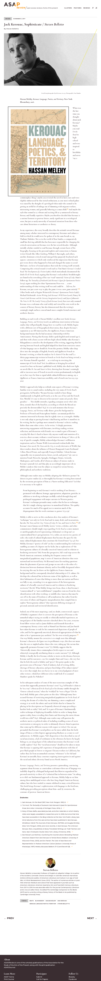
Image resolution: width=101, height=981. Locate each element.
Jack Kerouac (62, 900)
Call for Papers (42, 979)
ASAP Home (9, 977)
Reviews (86, 8)
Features (77, 8)
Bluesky (72, 977)
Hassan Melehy (51, 900)
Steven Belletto (64, 903)
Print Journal (9, 979)
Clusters (68, 8)
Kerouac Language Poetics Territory (43, 903)
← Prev (9, 918)
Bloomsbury (39, 900)
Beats (32, 900)
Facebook (73, 979)
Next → (92, 918)
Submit (39, 977)
